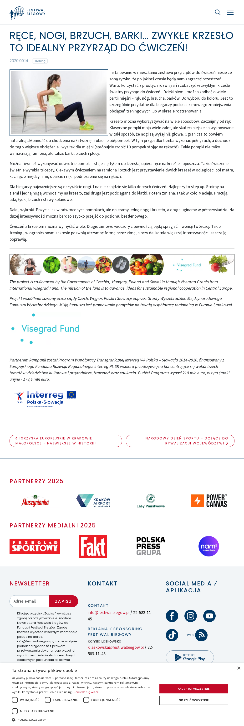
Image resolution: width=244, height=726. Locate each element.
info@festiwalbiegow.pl (108, 613)
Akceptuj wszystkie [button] (194, 689)
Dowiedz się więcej (86, 692)
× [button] (238, 668)
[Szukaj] (217, 12)
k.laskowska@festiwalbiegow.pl (116, 647)
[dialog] (122, 694)
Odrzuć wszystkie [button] (194, 700)
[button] (82, 719)
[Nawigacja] (230, 12)
